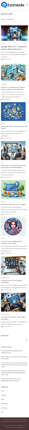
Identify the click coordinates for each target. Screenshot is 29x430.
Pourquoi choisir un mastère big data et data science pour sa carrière (14, 357)
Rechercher (5, 335)
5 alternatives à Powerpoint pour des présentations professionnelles (13, 166)
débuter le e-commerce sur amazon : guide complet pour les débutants (13, 88)
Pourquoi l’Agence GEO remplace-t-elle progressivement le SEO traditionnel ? (10, 379)
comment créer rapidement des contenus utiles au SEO (11, 242)
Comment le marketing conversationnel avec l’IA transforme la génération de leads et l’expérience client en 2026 (13, 372)
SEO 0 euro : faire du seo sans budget (13, 204)
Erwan (2, 59)
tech (2, 162)
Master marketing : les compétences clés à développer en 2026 (11, 351)
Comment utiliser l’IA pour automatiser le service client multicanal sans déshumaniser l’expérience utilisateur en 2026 (14, 364)
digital (3, 43)
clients (2, 390)
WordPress (24, 421)
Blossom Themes (11, 421)
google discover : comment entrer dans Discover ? (14, 48)
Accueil (4, 425)
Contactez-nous (20, 427)
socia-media (4, 408)
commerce (4, 84)
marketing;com (5, 277)
